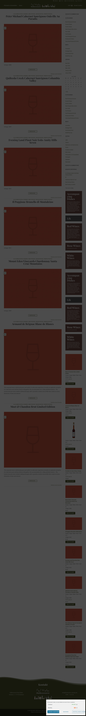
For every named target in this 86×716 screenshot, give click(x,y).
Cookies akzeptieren (53, 711)
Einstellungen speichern (78, 711)
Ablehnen (65, 711)
